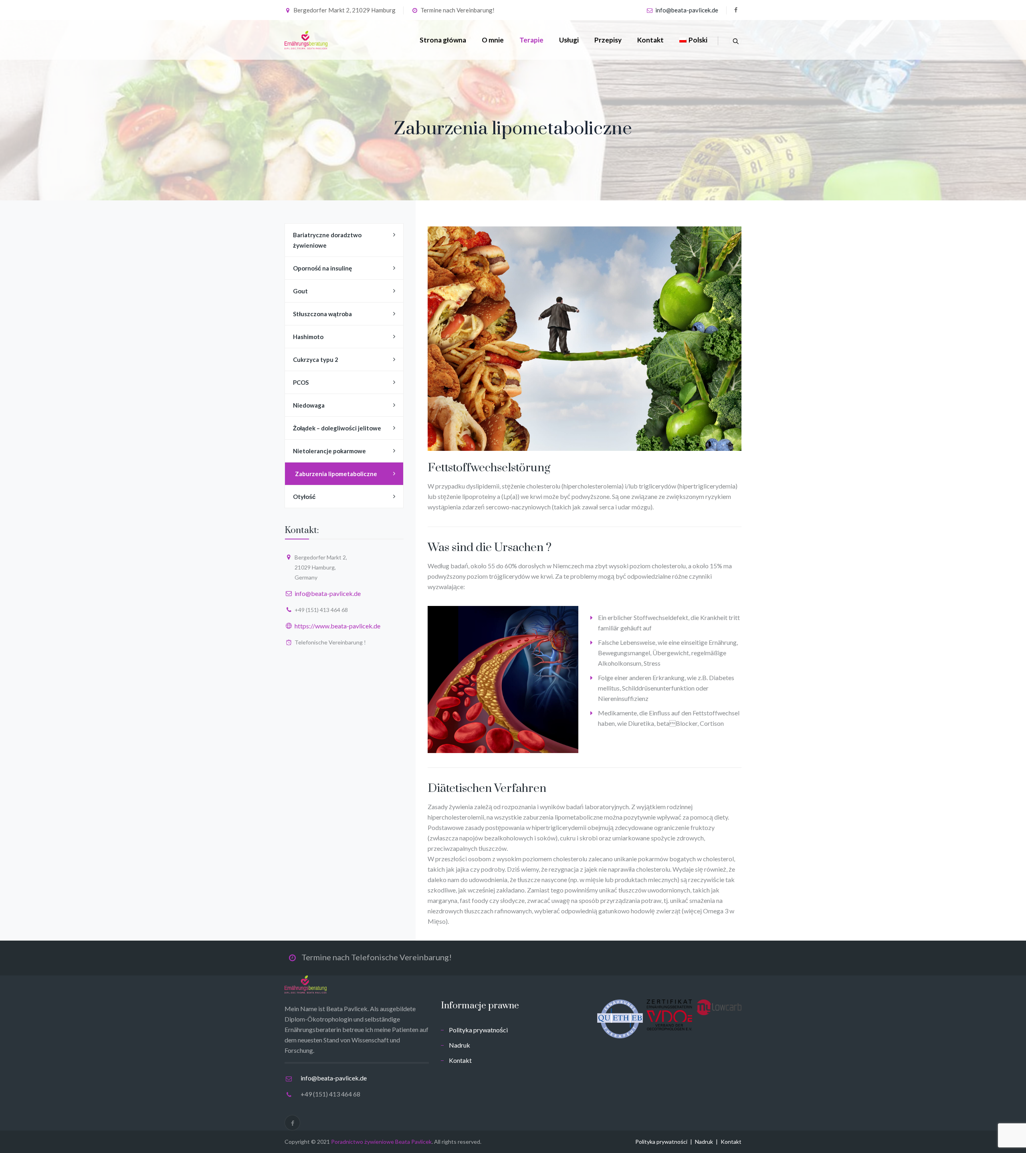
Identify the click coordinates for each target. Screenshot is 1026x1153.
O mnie (493, 40)
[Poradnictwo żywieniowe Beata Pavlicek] (306, 40)
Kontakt (650, 40)
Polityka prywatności (478, 1030)
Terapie (531, 40)
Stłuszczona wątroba (322, 313)
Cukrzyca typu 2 (315, 359)
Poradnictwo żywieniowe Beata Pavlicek (381, 1141)
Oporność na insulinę (322, 268)
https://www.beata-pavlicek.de (337, 626)
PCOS (301, 382)
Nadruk (459, 1045)
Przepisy (608, 40)
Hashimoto (308, 336)
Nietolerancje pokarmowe (329, 450)
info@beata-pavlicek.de (686, 10)
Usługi (569, 40)
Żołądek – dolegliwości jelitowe (337, 428)
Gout (300, 291)
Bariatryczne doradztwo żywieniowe (327, 240)
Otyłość (304, 496)
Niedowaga (309, 405)
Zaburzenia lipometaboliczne (336, 473)
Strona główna (443, 40)
